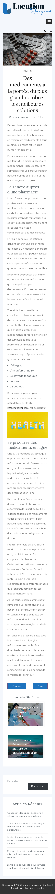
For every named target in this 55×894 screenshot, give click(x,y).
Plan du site (17, 888)
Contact (47, 885)
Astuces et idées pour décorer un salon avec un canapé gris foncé (25, 814)
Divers (27, 71)
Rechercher (13, 781)
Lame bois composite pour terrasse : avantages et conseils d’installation (26, 866)
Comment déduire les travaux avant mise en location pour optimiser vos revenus (26, 854)
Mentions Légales (34, 888)
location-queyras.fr (31, 885)
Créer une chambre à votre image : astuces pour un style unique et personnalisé (26, 826)
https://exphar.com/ (18, 408)
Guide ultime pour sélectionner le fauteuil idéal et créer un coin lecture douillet (27, 840)
